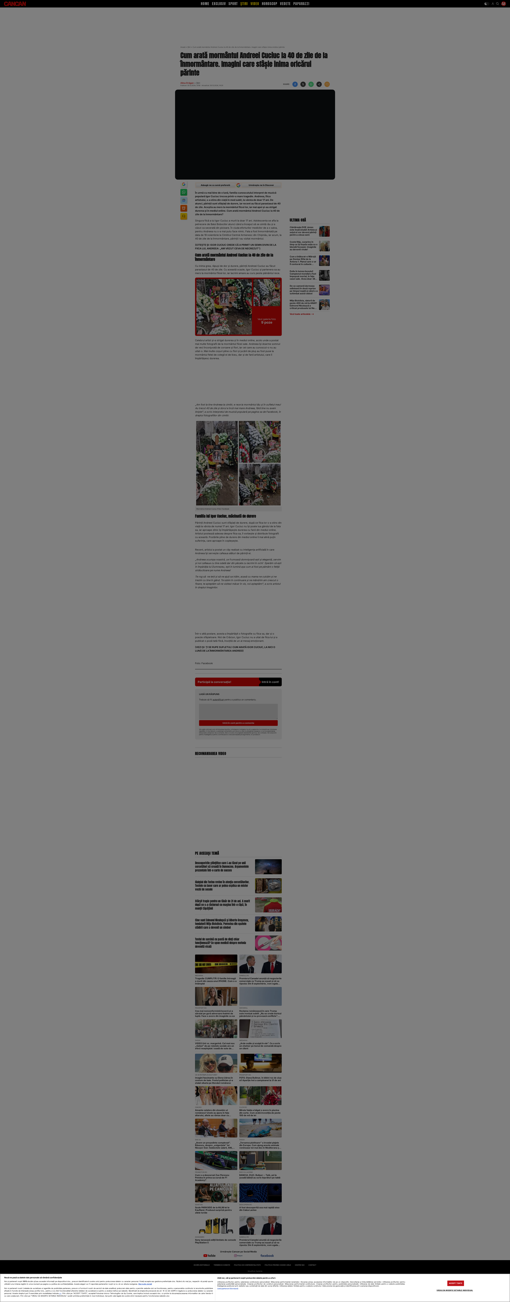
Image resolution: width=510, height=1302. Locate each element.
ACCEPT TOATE (455, 1283)
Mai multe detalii (145, 1284)
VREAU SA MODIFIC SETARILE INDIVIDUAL (455, 1290)
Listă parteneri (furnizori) (227, 1289)
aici (60, 1293)
